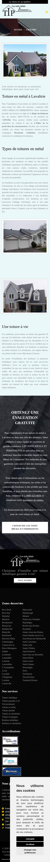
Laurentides (7, 664)
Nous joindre (25, 580)
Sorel (25, 671)
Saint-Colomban (29, 642)
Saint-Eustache (29, 651)
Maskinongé (28, 613)
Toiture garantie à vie (11, 701)
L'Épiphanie (7, 677)
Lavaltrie (5, 674)
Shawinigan (28, 667)
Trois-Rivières (28, 677)
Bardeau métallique (10, 720)
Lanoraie (5, 661)
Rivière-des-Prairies (31, 626)
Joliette (5, 651)
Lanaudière (6, 658)
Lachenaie (6, 654)
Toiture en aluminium (11, 714)
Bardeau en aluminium (11, 723)
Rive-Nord (6, 610)
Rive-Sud (6, 613)
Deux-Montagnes (9, 648)
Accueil (18, 30)
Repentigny (27, 622)
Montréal (6, 616)
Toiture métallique (9, 698)
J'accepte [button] (30, 839)
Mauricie (5, 619)
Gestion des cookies (7, 859)
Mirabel (26, 616)
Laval (4, 671)
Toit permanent (8, 704)
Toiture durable (8, 710)
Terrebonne (27, 674)
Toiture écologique (10, 717)
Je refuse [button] (30, 844)
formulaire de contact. (33, 500)
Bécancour (6, 626)
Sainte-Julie (27, 645)
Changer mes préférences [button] (30, 851)
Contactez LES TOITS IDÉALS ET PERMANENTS (25, 527)
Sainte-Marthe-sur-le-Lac (33, 635)
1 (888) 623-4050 (32, 495)
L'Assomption (8, 667)
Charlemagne (7, 642)
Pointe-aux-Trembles (31, 619)
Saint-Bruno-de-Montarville (34, 638)
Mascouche (27, 610)
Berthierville (7, 629)
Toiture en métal (9, 707)
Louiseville (6, 683)
